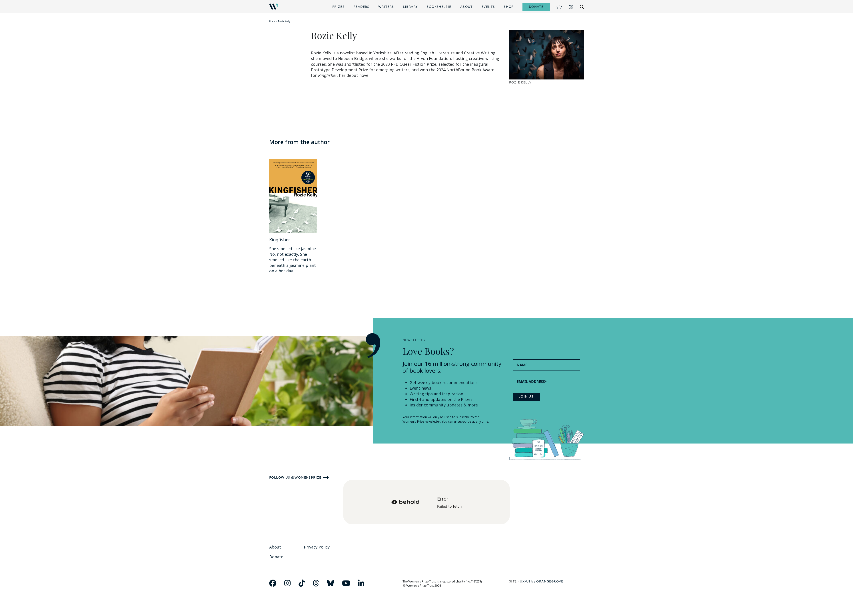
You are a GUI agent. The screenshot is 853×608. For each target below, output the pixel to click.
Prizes (338, 7)
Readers (361, 7)
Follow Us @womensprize (295, 477)
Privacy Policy (317, 547)
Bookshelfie (438, 7)
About (466, 7)
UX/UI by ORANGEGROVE (541, 581)
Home (272, 21)
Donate (536, 7)
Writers (386, 7)
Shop (509, 7)
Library (410, 7)
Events (488, 7)
